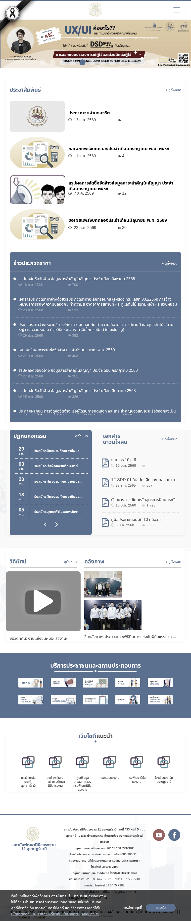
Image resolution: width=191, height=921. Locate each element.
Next (179, 44)
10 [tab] (130, 62)
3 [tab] (60, 62)
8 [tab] (110, 62)
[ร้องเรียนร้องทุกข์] (63, 683)
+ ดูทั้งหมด (173, 90)
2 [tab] (50, 62)
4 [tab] (70, 62)
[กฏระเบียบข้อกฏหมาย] (160, 683)
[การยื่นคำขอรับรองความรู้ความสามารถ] (160, 699)
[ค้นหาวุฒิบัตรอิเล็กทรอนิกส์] (31, 699)
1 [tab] (40, 62)
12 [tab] (150, 62)
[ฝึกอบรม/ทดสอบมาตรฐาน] (95, 683)
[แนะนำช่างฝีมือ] (128, 683)
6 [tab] (90, 62)
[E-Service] (31, 683)
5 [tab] (80, 62)
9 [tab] (120, 62)
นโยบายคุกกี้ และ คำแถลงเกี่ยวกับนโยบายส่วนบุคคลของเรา (55, 914)
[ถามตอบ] (128, 699)
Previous (11, 44)
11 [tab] (140, 62)
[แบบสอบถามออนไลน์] (95, 699)
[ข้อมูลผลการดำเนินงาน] (63, 699)
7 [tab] (100, 62)
